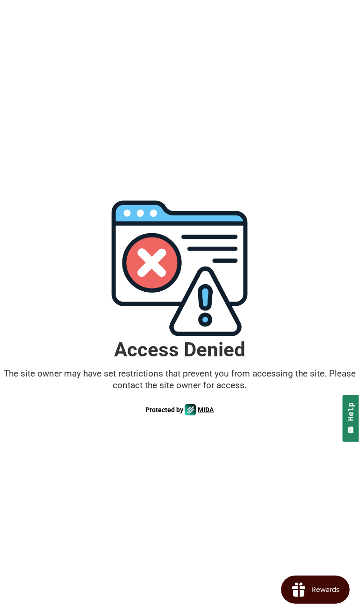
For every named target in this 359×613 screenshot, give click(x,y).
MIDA (206, 410)
